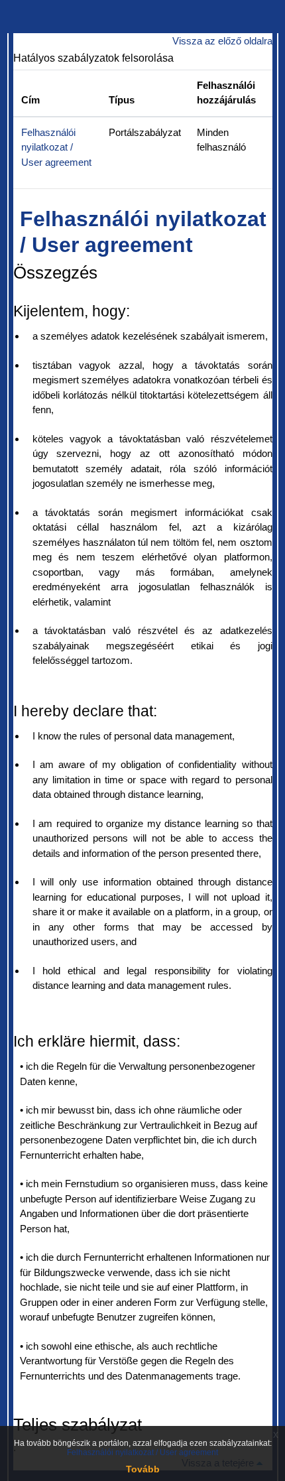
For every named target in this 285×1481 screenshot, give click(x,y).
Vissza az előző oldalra (222, 40)
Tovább (143, 1469)
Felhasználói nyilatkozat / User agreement (56, 147)
